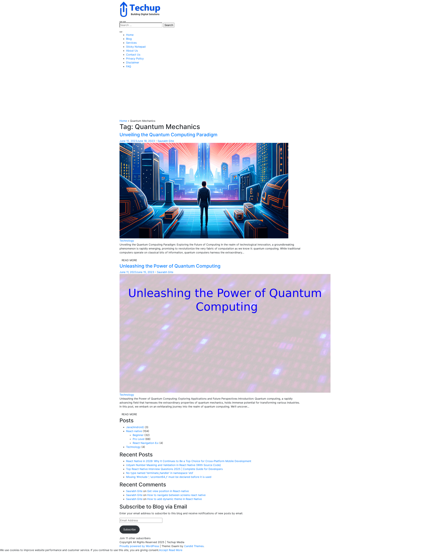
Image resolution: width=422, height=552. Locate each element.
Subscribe (129, 529)
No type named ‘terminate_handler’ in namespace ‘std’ (159, 473)
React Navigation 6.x (146, 443)
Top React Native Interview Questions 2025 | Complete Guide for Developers (174, 469)
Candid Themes (194, 546)
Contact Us (133, 54)
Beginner (138, 435)
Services (131, 42)
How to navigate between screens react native (176, 495)
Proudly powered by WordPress (140, 546)
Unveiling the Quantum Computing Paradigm (168, 134)
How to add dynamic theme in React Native (174, 499)
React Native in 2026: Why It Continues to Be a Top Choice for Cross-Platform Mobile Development (188, 461)
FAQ (128, 66)
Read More (129, 260)
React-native (134, 431)
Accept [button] (163, 550)
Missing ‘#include (168, 477)
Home (130, 34)
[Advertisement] (211, 94)
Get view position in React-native (168, 491)
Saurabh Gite (166, 141)
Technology (127, 240)
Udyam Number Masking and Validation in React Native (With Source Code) (173, 465)
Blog (129, 38)
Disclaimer (132, 62)
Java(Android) (135, 427)
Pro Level (138, 439)
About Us (132, 50)
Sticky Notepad (136, 46)
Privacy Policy (135, 58)
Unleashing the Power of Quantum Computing (170, 266)
